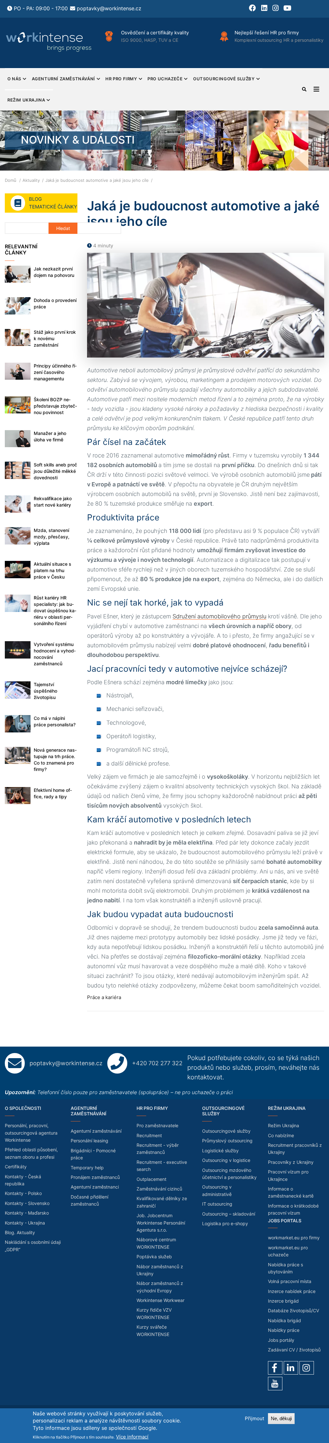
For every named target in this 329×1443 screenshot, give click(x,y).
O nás (14, 78)
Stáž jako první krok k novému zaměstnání (55, 338)
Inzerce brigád (283, 1301)
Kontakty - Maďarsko (27, 1213)
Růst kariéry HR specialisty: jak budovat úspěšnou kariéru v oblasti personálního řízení (55, 610)
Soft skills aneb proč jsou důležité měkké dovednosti (55, 471)
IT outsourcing (217, 1204)
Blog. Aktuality (20, 1232)
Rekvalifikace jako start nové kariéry (53, 502)
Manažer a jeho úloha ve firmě (50, 436)
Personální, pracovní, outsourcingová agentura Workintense (31, 1133)
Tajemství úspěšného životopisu (45, 691)
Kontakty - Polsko (23, 1193)
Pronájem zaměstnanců (95, 1177)
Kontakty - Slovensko (27, 1203)
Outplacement (151, 1179)
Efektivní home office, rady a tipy (53, 793)
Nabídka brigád (284, 1320)
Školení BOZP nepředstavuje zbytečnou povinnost (55, 406)
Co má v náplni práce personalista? (55, 721)
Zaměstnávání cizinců (159, 1188)
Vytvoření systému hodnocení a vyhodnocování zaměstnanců (55, 654)
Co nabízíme (281, 1135)
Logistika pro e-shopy (225, 1223)
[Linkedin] (291, 1368)
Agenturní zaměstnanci (95, 1187)
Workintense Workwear (160, 1300)
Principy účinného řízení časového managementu (55, 372)
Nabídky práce (283, 1330)
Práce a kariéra (104, 997)
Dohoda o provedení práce (55, 303)
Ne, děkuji (281, 1418)
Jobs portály (281, 1340)
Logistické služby (220, 1150)
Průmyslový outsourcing (227, 1140)
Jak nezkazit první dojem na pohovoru (54, 272)
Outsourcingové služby (224, 78)
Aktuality (31, 180)
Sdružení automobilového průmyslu (219, 616)
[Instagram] (306, 1368)
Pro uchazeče (164, 78)
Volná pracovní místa (289, 1281)
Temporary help (87, 1167)
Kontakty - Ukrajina (25, 1223)
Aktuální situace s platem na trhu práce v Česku (52, 570)
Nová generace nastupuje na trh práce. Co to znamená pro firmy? (55, 759)
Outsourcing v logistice (226, 1160)
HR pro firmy (121, 78)
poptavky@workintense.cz (109, 8)
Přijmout (254, 1418)
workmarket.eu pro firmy (294, 1237)
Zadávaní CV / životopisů (294, 1349)
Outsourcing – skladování (228, 1214)
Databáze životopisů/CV (293, 1310)
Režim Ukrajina (26, 99)
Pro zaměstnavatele (157, 1125)
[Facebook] (275, 1368)
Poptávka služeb (154, 1256)
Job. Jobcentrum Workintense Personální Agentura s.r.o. (161, 1223)
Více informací (132, 1437)
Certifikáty (16, 1166)
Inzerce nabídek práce (292, 1291)
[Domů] (49, 42)
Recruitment (149, 1135)
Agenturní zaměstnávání (63, 78)
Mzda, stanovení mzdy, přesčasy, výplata (51, 536)
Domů (10, 180)
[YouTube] (275, 1383)
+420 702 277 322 (157, 1063)
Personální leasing (89, 1140)
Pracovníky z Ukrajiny (291, 1162)
